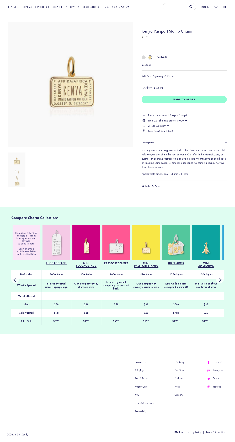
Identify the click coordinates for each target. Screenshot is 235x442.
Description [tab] (148, 142)
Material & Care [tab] (151, 186)
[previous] (220, 279)
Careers (178, 395)
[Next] (15, 279)
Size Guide (147, 65)
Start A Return (141, 378)
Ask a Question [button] (209, 17)
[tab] (184, 162)
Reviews (178, 378)
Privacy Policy (194, 432)
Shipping (139, 370)
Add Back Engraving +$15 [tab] (156, 76)
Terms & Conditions (144, 403)
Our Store (179, 370)
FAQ (137, 395)
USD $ (176, 432)
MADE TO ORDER (184, 99)
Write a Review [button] (157, 17)
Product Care (141, 386)
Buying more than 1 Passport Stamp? (167, 115)
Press (177, 386)
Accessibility (141, 411)
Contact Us (140, 362)
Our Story (179, 362)
